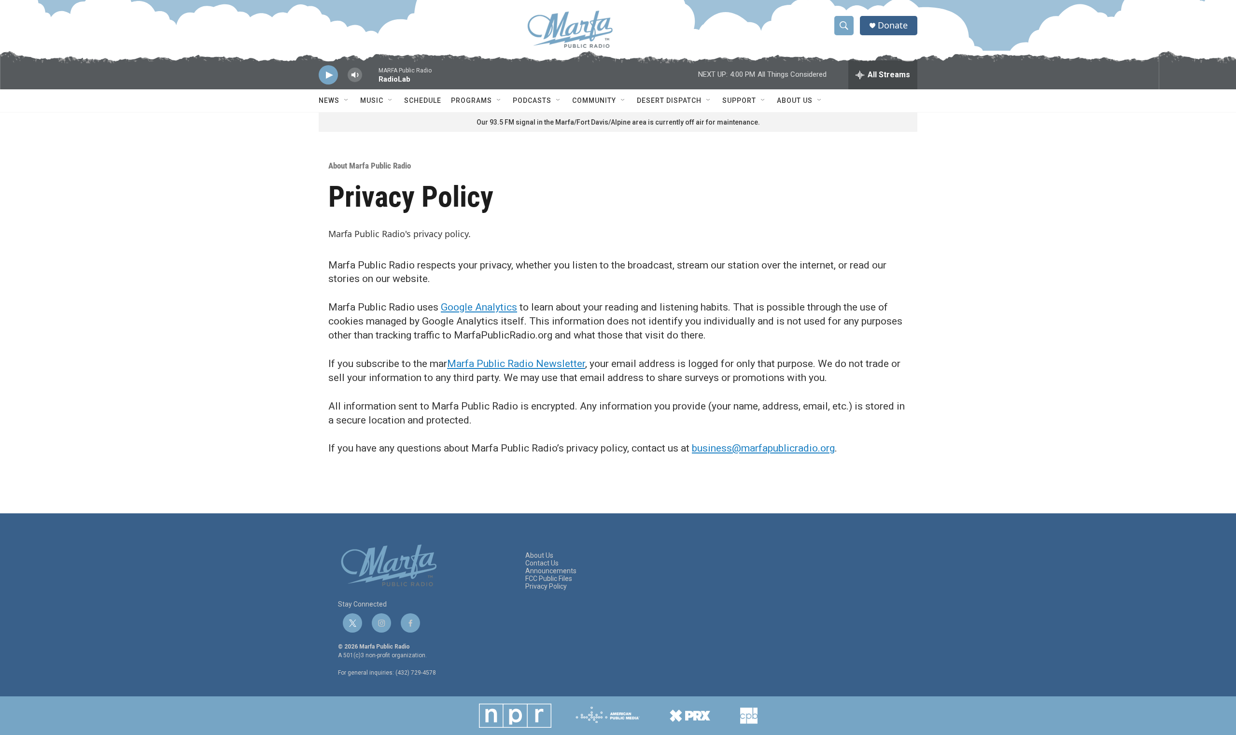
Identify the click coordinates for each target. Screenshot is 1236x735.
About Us (795, 100)
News (329, 100)
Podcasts (532, 100)
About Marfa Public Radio (369, 165)
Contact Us (542, 563)
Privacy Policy (546, 586)
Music (371, 100)
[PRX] (690, 716)
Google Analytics (479, 307)
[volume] (355, 75)
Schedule (422, 100)
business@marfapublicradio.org (763, 448)
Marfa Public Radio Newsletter (516, 363)
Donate (893, 25)
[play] (328, 75)
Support (739, 100)
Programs (471, 100)
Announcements (550, 571)
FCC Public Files (548, 578)
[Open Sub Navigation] (347, 100)
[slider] (370, 79)
